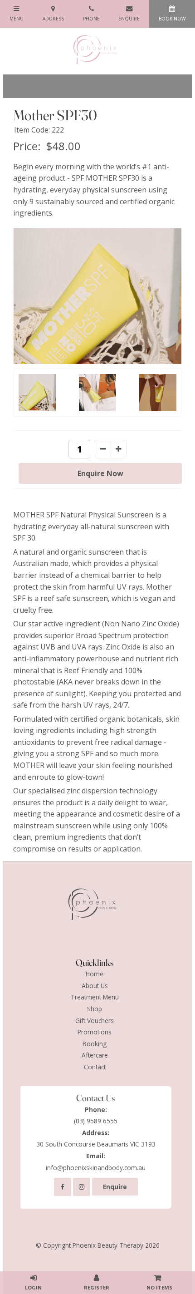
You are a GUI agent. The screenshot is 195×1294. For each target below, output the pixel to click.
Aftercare (95, 1055)
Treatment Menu (95, 997)
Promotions (95, 1032)
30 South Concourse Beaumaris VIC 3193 (96, 1138)
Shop (94, 1008)
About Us (95, 985)
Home (94, 973)
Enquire (115, 1186)
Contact (95, 1067)
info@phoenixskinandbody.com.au (96, 1161)
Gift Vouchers (94, 1020)
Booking (95, 1043)
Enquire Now (100, 473)
